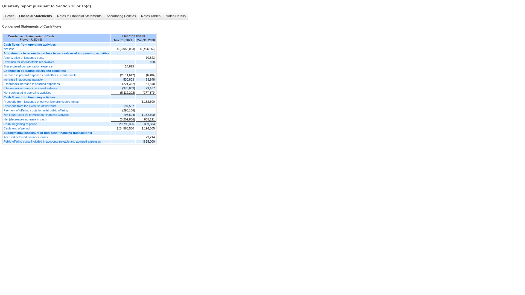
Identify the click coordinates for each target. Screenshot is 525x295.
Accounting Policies (121, 16)
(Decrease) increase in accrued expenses (32, 83)
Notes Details (176, 16)
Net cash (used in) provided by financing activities (36, 114)
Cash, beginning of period (20, 124)
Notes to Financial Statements (79, 16)
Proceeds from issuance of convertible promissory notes (41, 101)
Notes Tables (151, 16)
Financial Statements (35, 16)
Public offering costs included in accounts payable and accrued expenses (52, 141)
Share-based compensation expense (28, 66)
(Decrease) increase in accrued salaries (30, 88)
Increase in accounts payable (23, 79)
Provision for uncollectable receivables (29, 62)
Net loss (9, 49)
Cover (9, 16)
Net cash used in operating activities (27, 92)
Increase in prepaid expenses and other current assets (40, 75)
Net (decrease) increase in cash (25, 119)
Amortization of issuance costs (24, 57)
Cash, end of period (17, 128)
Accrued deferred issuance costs (26, 137)
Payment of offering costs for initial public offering (36, 110)
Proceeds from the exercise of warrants (30, 106)
